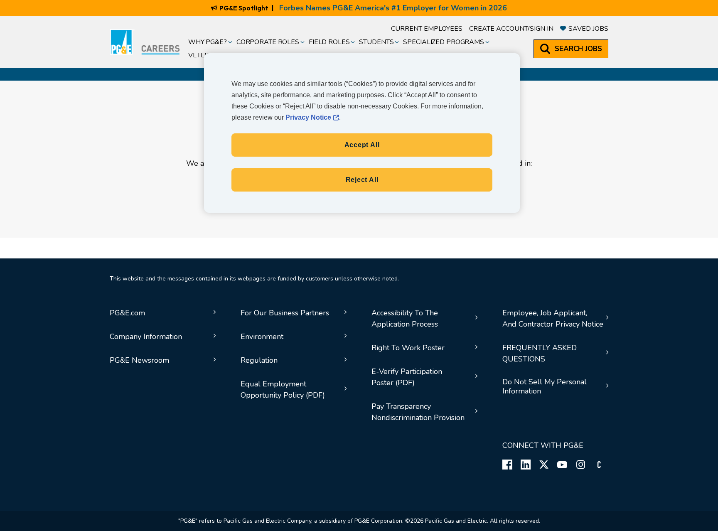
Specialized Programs (443, 42)
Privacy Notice (308, 117)
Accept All (362, 144)
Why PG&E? (207, 42)
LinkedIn (526, 465)
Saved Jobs (588, 28)
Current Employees (426, 28)
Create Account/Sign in (511, 28)
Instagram (580, 465)
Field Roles (329, 42)
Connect (599, 465)
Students (376, 42)
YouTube (562, 465)
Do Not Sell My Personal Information (544, 387)
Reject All (362, 179)
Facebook (507, 465)
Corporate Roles (267, 42)
